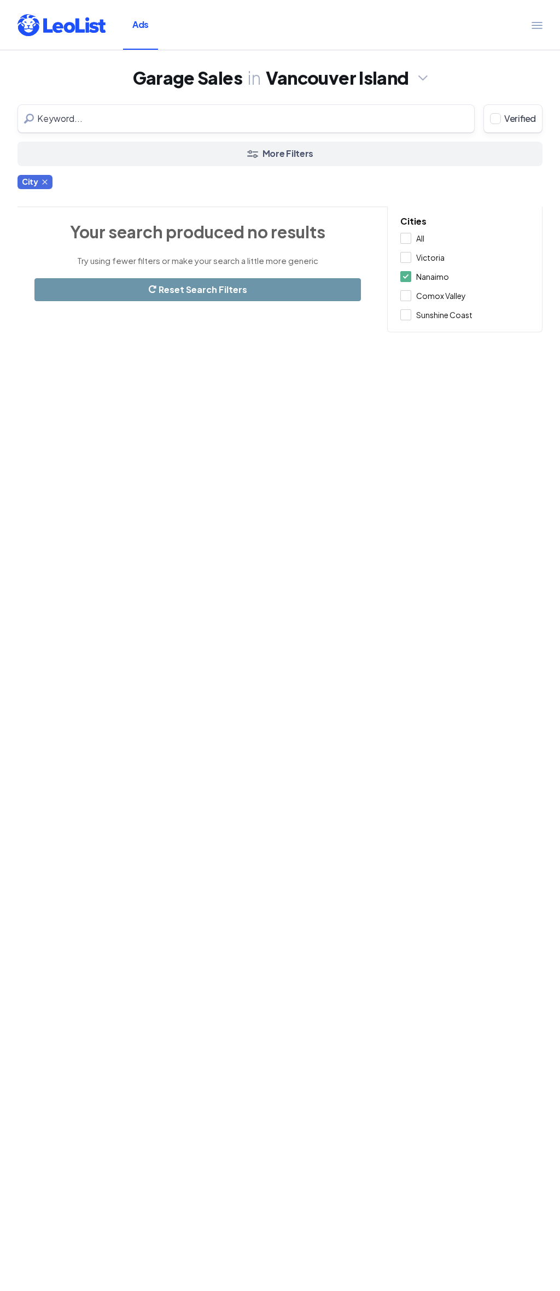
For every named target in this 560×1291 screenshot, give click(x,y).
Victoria (430, 257)
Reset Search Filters (202, 289)
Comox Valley (441, 296)
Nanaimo (432, 276)
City (30, 181)
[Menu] (537, 25)
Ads (140, 24)
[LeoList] (62, 25)
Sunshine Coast (444, 315)
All (420, 238)
